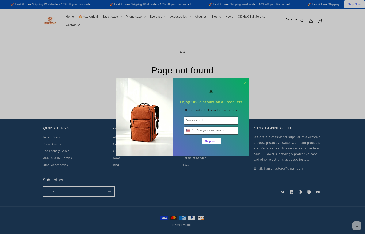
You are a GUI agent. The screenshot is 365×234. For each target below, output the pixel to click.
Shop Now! (211, 141)
